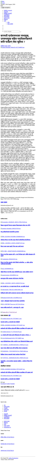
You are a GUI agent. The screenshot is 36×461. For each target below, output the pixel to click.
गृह (4, 405)
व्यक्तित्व (3, 46)
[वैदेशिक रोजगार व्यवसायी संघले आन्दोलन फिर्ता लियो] (18, 351)
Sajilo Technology (13, 458)
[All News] (2, 1)
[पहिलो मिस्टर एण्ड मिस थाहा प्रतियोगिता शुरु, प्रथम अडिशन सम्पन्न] (18, 268)
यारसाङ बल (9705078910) (7, 444)
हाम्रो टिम (6, 409)
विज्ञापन (6, 19)
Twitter (8, 383)
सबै (9, 315)
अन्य (5, 21)
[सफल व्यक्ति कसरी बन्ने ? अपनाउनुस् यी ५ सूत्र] (18, 304)
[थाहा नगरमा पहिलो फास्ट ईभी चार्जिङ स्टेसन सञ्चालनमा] (18, 345)
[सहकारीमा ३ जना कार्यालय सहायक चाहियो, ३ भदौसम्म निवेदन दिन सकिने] (18, 358)
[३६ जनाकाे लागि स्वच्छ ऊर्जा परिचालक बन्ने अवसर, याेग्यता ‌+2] (18, 331)
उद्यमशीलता (6, 15)
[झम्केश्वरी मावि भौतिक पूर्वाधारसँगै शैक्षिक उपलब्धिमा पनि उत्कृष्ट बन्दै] (18, 325)
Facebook (3, 383)
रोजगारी (6, 12)
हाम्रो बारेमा (7, 406)
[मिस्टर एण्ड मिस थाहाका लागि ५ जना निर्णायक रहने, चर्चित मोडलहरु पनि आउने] (18, 251)
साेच (8, 22)
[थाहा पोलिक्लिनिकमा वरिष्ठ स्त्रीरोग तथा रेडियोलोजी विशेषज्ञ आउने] (18, 338)
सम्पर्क (5, 411)
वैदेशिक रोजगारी (8, 13)
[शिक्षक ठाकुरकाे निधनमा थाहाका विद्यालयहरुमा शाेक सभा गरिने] (18, 222)
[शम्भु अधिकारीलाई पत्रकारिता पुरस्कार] (18, 228)
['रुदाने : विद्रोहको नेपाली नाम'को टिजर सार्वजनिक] (18, 297)
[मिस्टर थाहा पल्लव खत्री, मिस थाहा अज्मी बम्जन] (18, 243)
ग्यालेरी (5, 408)
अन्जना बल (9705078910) (7, 450)
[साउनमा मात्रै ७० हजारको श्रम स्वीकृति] (18, 318)
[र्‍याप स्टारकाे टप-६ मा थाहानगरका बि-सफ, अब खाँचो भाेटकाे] (18, 283)
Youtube (12, 383)
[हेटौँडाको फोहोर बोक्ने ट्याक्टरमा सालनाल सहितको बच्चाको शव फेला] (18, 289)
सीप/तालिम (6, 16)
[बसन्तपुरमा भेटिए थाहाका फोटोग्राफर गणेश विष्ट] (18, 275)
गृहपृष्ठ (8, 10)
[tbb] (9, 312)
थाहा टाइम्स (10, 24)
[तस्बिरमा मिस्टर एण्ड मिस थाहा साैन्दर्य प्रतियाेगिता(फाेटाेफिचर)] (18, 236)
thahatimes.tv (7, 427)
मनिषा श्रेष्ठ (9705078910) (7, 437)
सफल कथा (6, 18)
